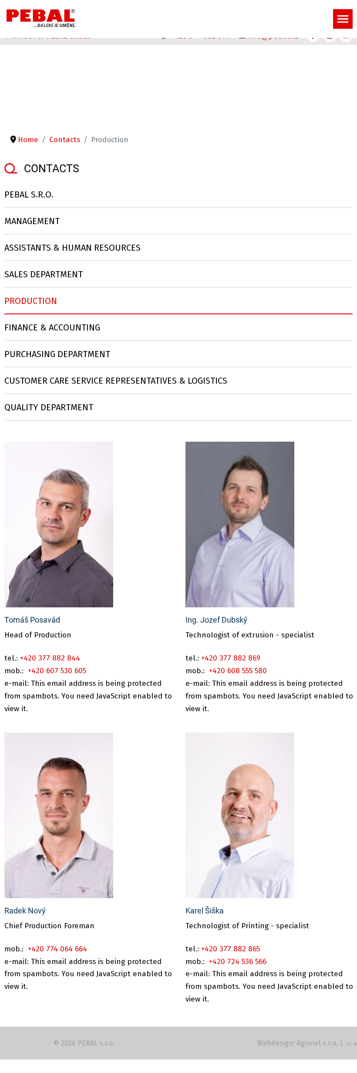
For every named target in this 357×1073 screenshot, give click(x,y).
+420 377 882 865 (230, 949)
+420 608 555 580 (238, 670)
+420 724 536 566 (237, 961)
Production (30, 301)
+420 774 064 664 (57, 949)
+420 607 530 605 (57, 670)
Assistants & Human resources (72, 247)
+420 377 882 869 (230, 658)
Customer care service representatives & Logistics (115, 380)
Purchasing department (57, 354)
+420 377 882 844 (50, 658)
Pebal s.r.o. (29, 194)
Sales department (43, 274)
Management (32, 221)
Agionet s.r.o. (317, 1043)
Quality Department (48, 407)
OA (349, 1044)
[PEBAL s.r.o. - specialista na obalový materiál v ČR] (41, 18)
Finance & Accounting (52, 327)
